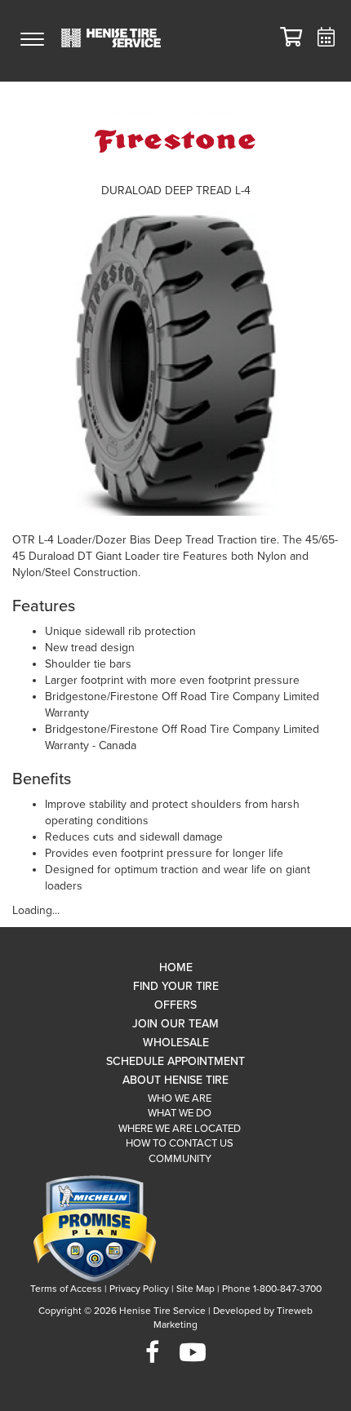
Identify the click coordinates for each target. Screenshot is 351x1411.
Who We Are (179, 1098)
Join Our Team (175, 1024)
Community (180, 1158)
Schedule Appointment (175, 1061)
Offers (175, 1005)
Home (176, 967)
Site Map (195, 1288)
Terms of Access (66, 1288)
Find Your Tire (176, 986)
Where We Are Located (179, 1128)
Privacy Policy (139, 1288)
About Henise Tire (175, 1080)
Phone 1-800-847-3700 (272, 1288)
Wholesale (176, 1042)
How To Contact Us (179, 1143)
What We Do (179, 1113)
